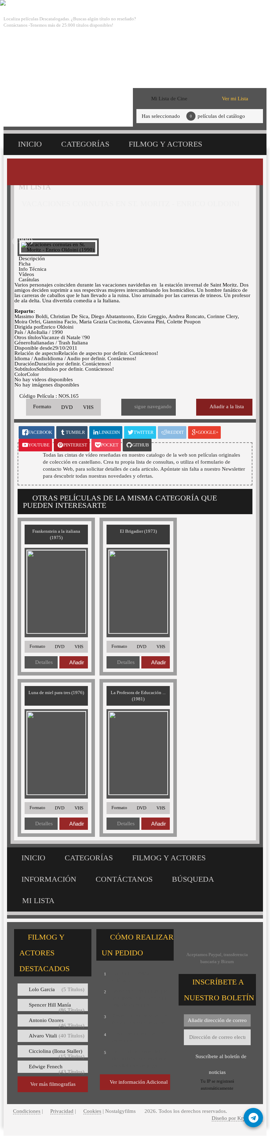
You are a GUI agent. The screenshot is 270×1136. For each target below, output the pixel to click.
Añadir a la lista (227, 406)
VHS (88, 407)
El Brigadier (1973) (138, 531)
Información (48, 879)
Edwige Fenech (56, 1068)
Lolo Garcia (56, 989)
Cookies (92, 1111)
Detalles (44, 662)
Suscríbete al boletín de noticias (220, 1059)
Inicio (30, 144)
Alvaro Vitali (56, 1035)
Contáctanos (124, 879)
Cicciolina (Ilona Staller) (56, 1052)
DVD (67, 407)
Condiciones (26, 1111)
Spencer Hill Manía (56, 1006)
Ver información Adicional (139, 1082)
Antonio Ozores (56, 1022)
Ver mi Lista (235, 98)
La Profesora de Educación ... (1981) (138, 695)
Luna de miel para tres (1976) (56, 692)
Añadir (76, 662)
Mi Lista (38, 900)
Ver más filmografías (53, 1084)
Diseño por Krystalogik (237, 1118)
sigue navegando (153, 406)
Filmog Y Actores (165, 144)
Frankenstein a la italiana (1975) (56, 534)
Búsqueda (193, 879)
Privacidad (61, 1111)
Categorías (85, 144)
